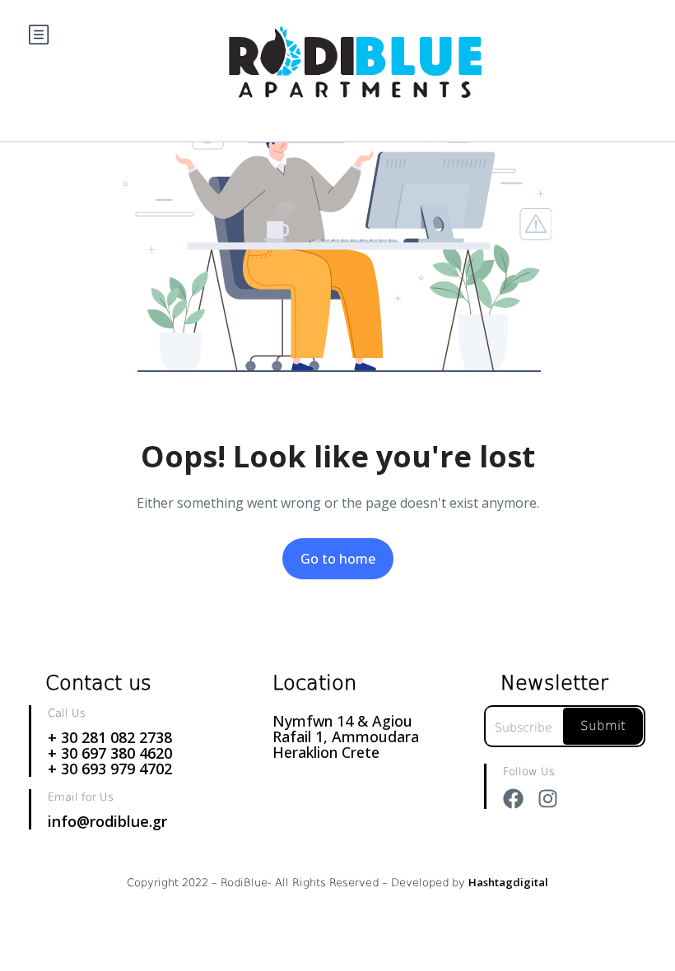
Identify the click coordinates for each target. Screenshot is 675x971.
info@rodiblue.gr (107, 821)
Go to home (337, 559)
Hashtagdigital (508, 882)
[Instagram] (548, 798)
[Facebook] (513, 798)
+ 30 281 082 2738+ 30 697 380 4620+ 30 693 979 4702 (110, 752)
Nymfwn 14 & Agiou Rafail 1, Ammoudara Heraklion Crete (345, 736)
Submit (603, 725)
